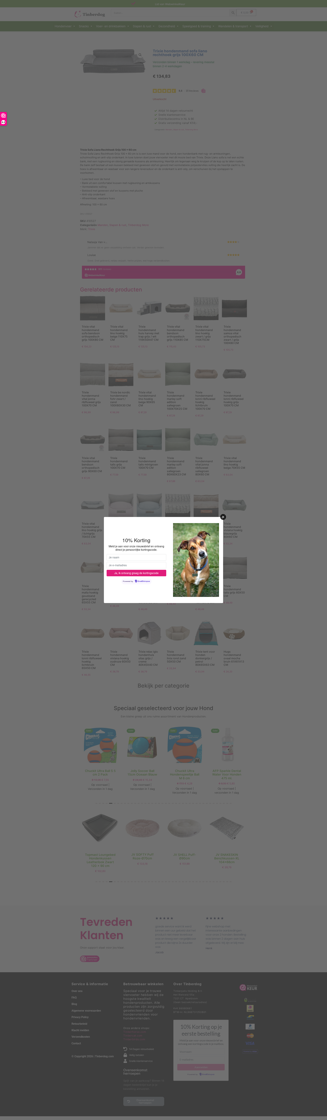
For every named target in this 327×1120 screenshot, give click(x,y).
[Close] (223, 517)
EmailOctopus (144, 581)
